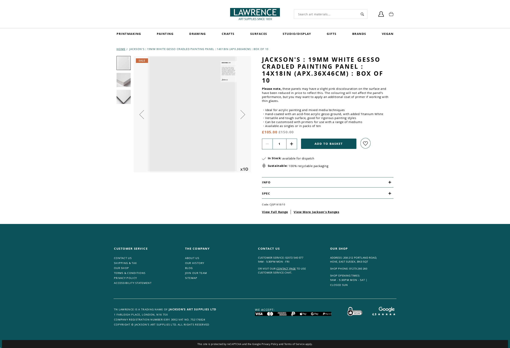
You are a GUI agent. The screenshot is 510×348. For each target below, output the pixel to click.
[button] (142, 114)
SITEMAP (191, 278)
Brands (359, 34)
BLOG (189, 268)
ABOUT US (192, 258)
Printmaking (129, 34)
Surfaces (258, 34)
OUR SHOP (121, 268)
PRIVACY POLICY (125, 278)
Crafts (228, 34)
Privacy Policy (270, 344)
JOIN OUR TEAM (196, 273)
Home (121, 49)
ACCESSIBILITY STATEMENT (133, 283)
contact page (286, 268)
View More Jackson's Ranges (316, 212)
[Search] (362, 14)
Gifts (331, 34)
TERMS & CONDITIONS (129, 273)
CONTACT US (123, 258)
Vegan (388, 34)
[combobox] (325, 14)
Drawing (197, 34)
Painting (165, 34)
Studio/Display (297, 34)
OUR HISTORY (194, 263)
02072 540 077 (294, 257)
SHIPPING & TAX (125, 263)
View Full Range (275, 212)
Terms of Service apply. (298, 344)
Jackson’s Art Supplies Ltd (192, 309)
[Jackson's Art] (255, 14)
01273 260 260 (358, 268)
